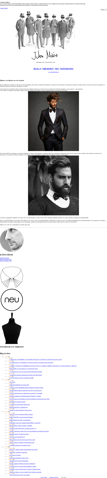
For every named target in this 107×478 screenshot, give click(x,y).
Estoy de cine (25, 458)
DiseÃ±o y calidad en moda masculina (19, 449)
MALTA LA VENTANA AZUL (30, 368)
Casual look (24, 452)
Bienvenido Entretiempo (15, 458)
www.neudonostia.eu (53, 72)
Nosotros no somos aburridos (16, 410)
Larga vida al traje (13, 466)
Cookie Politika (4, 8)
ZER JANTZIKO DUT (6, 261)
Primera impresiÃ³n (14, 407)
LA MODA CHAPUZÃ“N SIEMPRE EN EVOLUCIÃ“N (24, 366)
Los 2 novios (12, 455)
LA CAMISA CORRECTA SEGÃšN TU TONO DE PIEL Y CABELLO (58, 366)
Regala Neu (27, 404)
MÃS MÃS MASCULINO (35, 371)
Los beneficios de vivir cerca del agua (18, 371)
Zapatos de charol (21, 401)
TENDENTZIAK (4, 258)
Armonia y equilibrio (27, 425)
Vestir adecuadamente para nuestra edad (19, 385)
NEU (57, 69)
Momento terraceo (13, 434)
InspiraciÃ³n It (21, 437)
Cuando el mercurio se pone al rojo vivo (19, 431)
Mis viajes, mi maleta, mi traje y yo (27, 428)
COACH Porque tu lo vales (16, 378)
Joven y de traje (13, 437)
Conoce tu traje (28, 410)
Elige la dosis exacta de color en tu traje (19, 439)
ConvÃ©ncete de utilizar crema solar (18, 390)
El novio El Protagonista (22, 461)
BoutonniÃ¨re (12, 401)
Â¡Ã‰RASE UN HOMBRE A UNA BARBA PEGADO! (24, 359)
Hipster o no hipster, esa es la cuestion (18, 472)
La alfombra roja (23, 407)
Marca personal (29, 414)
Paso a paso (32, 439)
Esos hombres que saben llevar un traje (39, 431)
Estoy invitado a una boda (34, 472)
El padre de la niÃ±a (24, 434)
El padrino (12, 469)
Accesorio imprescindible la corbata (27, 466)
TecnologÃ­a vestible (28, 378)
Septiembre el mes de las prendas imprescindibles (21, 423)
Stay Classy (12, 382)
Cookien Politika (53, 477)
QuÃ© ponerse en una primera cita (18, 399)
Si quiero (18, 455)
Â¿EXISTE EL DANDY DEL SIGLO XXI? (50, 359)
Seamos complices (13, 463)
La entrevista (37, 423)
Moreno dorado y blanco (15, 425)
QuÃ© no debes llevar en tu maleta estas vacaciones (22, 393)
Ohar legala (44, 477)
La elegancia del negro (15, 445)
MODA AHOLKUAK (5, 259)
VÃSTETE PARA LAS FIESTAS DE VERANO (40, 362)
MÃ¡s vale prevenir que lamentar (24, 417)
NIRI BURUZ (48, 69)
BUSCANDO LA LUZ (15, 368)
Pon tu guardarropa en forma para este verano (38, 399)
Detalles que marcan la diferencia (27, 463)
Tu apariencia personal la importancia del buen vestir (22, 375)
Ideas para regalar (33, 449)
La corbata (12, 387)
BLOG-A (37, 69)
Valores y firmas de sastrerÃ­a (16, 442)
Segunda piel (12, 461)
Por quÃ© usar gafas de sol (35, 390)
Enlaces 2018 (12, 417)
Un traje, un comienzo (24, 475)
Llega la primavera (14, 475)
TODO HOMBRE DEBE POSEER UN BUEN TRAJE (29, 387)
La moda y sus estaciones (24, 420)
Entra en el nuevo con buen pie (17, 414)
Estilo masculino (13, 420)
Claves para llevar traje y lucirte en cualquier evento (27, 469)
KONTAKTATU (66, 69)
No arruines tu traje (25, 445)
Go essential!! (39, 393)
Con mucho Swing (14, 428)
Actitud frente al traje (29, 442)
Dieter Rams (39, 375)
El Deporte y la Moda (35, 396)
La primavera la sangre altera (16, 404)
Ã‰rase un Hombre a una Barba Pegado (19, 396)
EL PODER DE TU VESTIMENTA (18, 362)
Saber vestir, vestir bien (15, 452)
